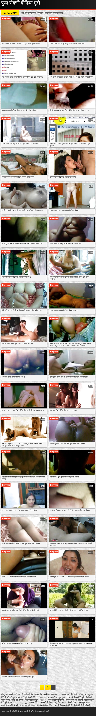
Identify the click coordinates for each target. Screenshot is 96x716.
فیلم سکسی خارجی (44, 694)
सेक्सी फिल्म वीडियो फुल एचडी (79, 702)
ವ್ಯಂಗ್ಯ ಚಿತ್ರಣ (87, 694)
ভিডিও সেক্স (43, 697)
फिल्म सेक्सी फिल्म (31, 700)
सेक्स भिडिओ (53, 697)
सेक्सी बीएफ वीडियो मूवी (9, 705)
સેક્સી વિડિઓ (47, 702)
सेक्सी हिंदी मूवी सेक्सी (27, 694)
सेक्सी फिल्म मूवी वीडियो (74, 700)
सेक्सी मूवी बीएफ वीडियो (45, 705)
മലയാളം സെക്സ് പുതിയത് (67, 694)
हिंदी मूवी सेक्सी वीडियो (29, 697)
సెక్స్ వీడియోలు (60, 702)
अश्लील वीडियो (34, 702)
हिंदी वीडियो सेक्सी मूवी (82, 705)
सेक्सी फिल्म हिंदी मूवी (76, 697)
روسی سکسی (21, 702)
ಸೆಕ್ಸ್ (3, 694)
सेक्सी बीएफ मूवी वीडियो (63, 705)
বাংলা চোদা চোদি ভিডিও (27, 705)
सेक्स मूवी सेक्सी (12, 694)
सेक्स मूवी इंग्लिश (17, 700)
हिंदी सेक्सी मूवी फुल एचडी (10, 697)
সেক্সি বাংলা (43, 700)
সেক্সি (12, 702)
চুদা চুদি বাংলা (63, 697)
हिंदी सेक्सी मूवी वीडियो (56, 700)
